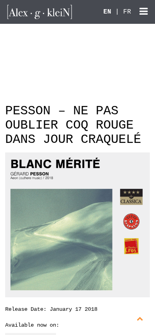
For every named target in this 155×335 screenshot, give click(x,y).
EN (107, 11)
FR (127, 11)
